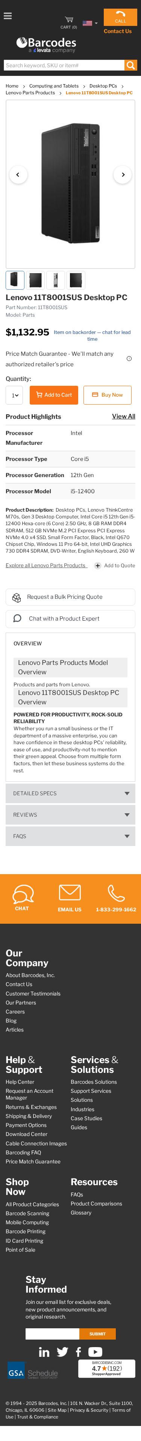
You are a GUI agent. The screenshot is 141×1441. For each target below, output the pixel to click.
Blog (11, 1021)
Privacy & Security (89, 1410)
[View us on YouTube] (95, 1355)
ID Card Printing (24, 1241)
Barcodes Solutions (94, 1082)
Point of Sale (20, 1250)
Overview (28, 643)
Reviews (25, 815)
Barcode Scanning (27, 1213)
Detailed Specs (35, 793)
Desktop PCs (103, 86)
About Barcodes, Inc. (30, 975)
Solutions (82, 1100)
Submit (97, 1334)
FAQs (19, 836)
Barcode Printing (25, 1231)
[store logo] (46, 45)
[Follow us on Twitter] (62, 1355)
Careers (15, 1012)
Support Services (91, 1091)
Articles (15, 1030)
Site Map (57, 1410)
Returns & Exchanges (31, 1107)
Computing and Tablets (54, 86)
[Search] (130, 65)
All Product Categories (32, 1204)
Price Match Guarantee (33, 1162)
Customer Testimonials (33, 994)
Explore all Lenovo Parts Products (46, 565)
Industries (82, 1109)
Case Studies (86, 1118)
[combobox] (70, 65)
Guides (79, 1127)
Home (13, 86)
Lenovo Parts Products (31, 92)
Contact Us (118, 31)
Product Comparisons (96, 1204)
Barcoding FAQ (23, 1152)
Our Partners (21, 1003)
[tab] (70, 640)
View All (123, 416)
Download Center (26, 1134)
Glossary (81, 1213)
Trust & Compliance (37, 1417)
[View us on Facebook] (78, 1355)
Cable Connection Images (36, 1143)
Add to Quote (119, 565)
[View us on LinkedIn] (44, 1355)
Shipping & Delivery (29, 1116)
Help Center (20, 1082)
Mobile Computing (27, 1222)
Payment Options (26, 1125)
